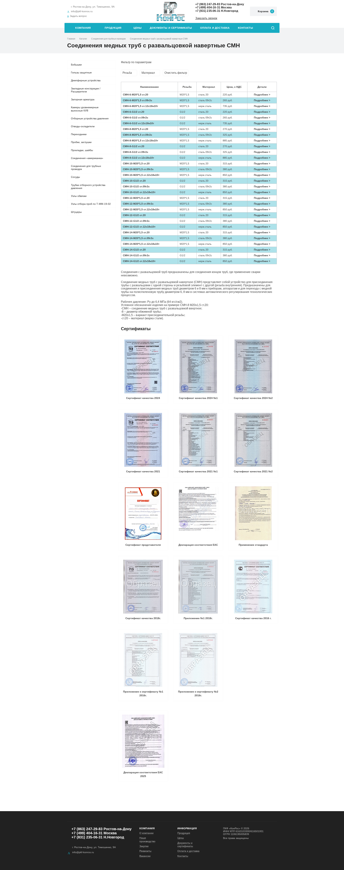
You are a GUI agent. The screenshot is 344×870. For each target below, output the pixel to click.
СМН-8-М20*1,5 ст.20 (135, 129)
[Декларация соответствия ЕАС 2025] (143, 741)
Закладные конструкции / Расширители (85, 90)
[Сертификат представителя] (143, 513)
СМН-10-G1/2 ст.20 (134, 180)
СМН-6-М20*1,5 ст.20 (135, 94)
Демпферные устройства (86, 80)
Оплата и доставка (215, 28)
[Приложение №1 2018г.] (198, 587)
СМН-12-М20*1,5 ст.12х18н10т (141, 209)
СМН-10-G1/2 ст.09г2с (136, 186)
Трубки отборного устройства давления (88, 187)
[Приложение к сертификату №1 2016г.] (143, 660)
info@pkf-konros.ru (82, 11)
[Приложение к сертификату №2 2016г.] (198, 660)
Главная (71, 39)
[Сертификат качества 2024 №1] (198, 366)
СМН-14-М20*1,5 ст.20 (136, 232)
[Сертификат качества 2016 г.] (253, 587)
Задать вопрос (78, 16)
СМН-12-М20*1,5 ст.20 (136, 198)
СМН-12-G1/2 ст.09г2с (136, 220)
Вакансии (144, 856)
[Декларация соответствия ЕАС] (198, 513)
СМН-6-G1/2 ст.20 (133, 111)
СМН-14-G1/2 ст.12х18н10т (139, 261)
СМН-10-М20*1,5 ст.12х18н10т (141, 175)
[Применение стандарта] (253, 513)
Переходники (79, 134)
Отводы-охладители (83, 126)
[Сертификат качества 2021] (143, 440)
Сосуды (75, 177)
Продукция (113, 28)
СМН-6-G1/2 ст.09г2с (135, 117)
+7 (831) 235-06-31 (207, 10)
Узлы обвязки (79, 196)
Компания (83, 28)
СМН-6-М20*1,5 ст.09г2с (137, 100)
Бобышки (76, 64)
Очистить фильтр (175, 72)
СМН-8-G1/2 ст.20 (133, 146)
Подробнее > (262, 94)
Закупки (144, 846)
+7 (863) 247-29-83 (207, 4)
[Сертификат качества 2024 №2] (253, 366)
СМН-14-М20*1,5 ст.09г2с (138, 238)
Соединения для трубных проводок (108, 39)
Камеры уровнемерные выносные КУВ (85, 109)
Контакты (245, 28)
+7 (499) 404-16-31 (207, 7)
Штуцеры (76, 212)
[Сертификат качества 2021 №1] (198, 440)
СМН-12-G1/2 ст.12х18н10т (139, 226)
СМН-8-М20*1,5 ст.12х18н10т (140, 140)
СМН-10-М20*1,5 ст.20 (136, 163)
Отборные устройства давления (90, 118)
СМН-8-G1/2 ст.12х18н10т (138, 157)
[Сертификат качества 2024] (143, 366)
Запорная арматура (82, 99)
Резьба (127, 72)
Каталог (83, 39)
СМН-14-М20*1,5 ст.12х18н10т (141, 243)
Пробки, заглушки (81, 142)
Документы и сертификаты (171, 28)
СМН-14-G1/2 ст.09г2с (136, 255)
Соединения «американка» (87, 158)
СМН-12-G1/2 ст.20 (134, 215)
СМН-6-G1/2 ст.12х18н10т (138, 123)
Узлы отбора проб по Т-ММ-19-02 (91, 203)
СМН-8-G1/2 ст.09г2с (135, 152)
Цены (137, 28)
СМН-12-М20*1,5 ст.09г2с (138, 203)
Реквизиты (145, 851)
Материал (148, 72)
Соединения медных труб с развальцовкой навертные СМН (159, 39)
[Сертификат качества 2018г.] (143, 587)
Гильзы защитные (81, 72)
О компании (146, 833)
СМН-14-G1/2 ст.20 (134, 249)
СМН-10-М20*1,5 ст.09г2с (138, 169)
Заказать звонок (206, 18)
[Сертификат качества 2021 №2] (253, 440)
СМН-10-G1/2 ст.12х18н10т (139, 192)
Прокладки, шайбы (82, 150)
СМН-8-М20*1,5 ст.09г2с (137, 134)
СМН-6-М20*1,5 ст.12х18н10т (140, 106)
